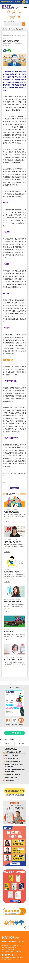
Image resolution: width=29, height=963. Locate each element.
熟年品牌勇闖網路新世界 (12, 601)
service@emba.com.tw (10, 947)
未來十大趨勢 (8, 631)
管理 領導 (21, 21)
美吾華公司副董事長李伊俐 (12, 599)
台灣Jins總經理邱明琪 (10, 539)
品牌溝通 (6, 569)
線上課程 (15, 21)
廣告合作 (21, 941)
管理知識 (10, 21)
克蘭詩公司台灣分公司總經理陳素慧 (14, 657)
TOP (24, 927)
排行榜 (7, 743)
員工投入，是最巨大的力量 (13, 659)
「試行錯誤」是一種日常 (12, 542)
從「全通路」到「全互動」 (12, 509)
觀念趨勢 (21, 743)
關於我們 (4, 941)
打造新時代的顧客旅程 (11, 512)
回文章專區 (14, 488)
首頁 (3, 29)
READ (7, 521)
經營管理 (7, 29)
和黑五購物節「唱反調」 (12, 572)
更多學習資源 (13, 941)
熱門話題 (6, 629)
